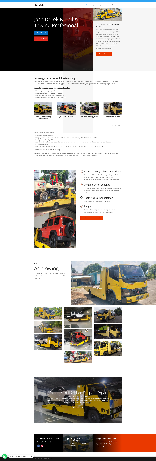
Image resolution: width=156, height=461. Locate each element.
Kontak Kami (118, 5)
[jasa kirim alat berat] (66, 114)
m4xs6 (70, 396)
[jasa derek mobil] (78, 349)
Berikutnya (117, 125)
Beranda (85, 5)
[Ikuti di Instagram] (42, 446)
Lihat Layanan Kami (92, 218)
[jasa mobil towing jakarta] (89, 114)
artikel (81, 396)
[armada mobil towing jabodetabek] (43, 114)
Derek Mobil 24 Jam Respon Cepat (78, 392)
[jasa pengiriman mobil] (113, 114)
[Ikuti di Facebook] (38, 446)
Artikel (111, 5)
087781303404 (41, 38)
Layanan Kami (103, 5)
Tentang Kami (93, 5)
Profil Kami (103, 54)
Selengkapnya (78, 407)
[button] (4, 456)
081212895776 (41, 33)
